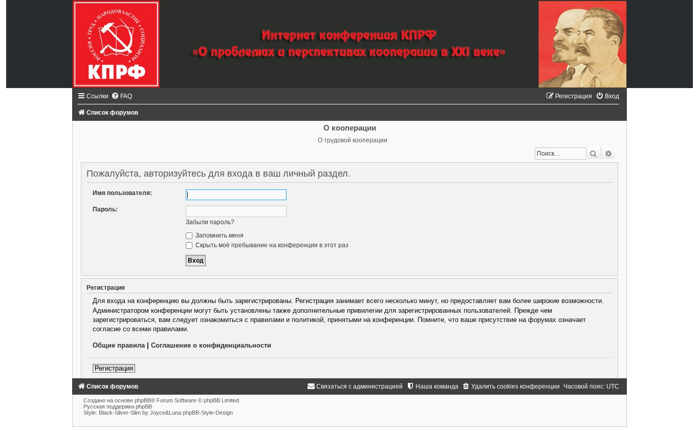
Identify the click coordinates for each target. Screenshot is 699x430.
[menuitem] (121, 96)
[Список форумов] (349, 44)
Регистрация (114, 368)
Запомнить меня (219, 235)
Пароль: (105, 209)
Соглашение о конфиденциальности (211, 345)
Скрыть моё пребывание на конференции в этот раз (271, 245)
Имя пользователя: (122, 193)
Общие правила (119, 345)
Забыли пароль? (210, 222)
